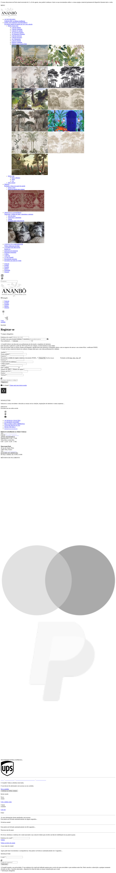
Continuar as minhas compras (9, 791)
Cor (13, 181)
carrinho (3, 322)
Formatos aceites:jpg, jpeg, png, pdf (70, 358)
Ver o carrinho (5, 789)
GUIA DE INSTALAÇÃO (12, 425)
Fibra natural (11, 182)
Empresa (3, 356)
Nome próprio (5, 354)
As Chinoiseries (16, 39)
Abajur (10, 219)
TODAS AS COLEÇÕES (19, 44)
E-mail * (3, 857)
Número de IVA (6, 371)
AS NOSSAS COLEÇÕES (12, 420)
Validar (3, 840)
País (2, 367)
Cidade (3, 365)
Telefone (3, 375)
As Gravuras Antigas (18, 32)
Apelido (3, 352)
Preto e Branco (16, 178)
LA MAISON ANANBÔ (11, 422)
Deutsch (6, 272)
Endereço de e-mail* (7, 838)
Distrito (3, 373)
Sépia (13, 179)
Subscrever (4, 406)
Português (7, 270)
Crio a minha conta (6, 802)
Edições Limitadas (17, 42)
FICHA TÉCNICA (9, 427)
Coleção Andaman (17, 29)
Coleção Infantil (16, 40)
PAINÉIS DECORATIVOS (16, 221)
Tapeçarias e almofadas (14, 217)
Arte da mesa (11, 216)
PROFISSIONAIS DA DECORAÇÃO (10, 428)
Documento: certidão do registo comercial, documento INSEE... (19, 358)
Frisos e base (11, 187)
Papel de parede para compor (16, 189)
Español (6, 267)
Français (6, 263)
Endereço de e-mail (6, 337)
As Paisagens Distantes (18, 34)
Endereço (4, 360)
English (6, 265)
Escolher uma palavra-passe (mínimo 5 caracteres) (15, 339)
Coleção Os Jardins (17, 31)
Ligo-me (3, 809)
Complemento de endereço (8, 362)
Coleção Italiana (16, 27)
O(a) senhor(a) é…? (6, 341)
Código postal (5, 363)
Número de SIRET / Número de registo (12, 369)
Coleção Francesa (17, 36)
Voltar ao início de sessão (8, 843)
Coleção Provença (17, 37)
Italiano (6, 268)
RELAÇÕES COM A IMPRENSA (14, 424)
